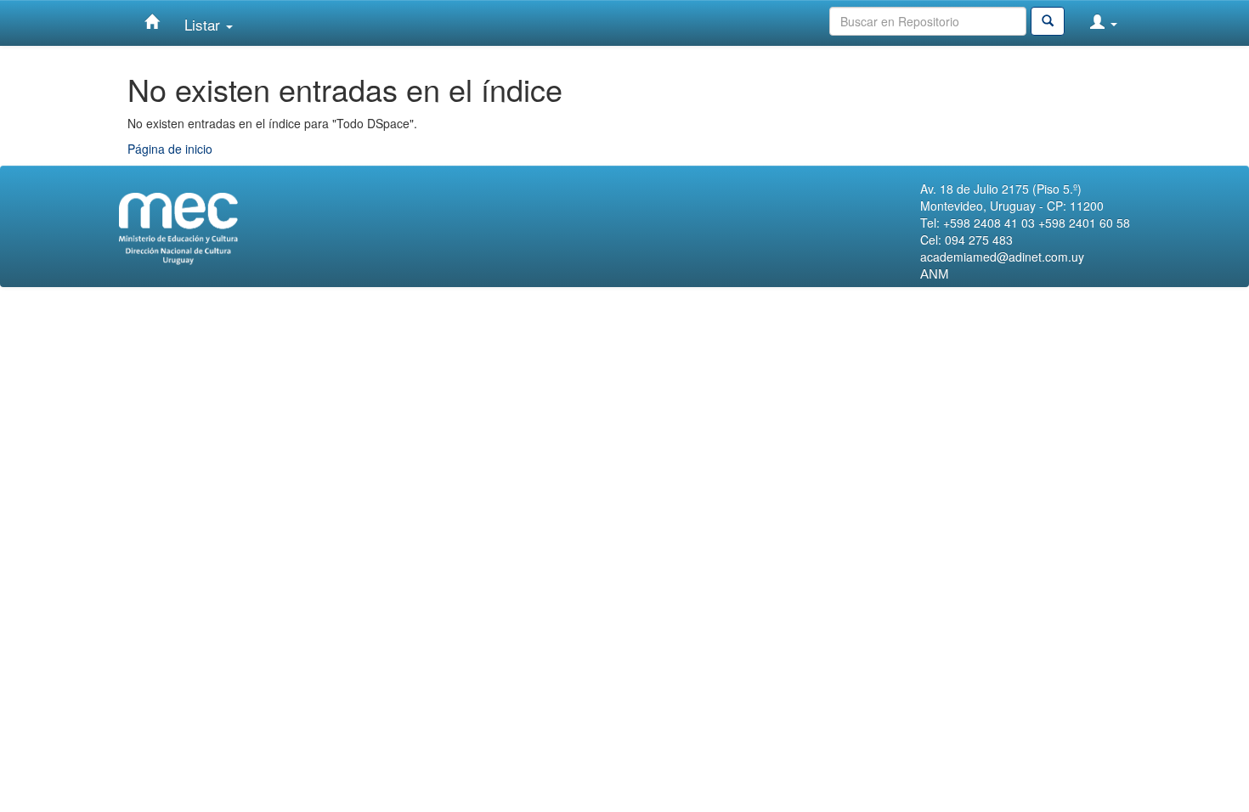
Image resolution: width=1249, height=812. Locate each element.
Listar (204, 24)
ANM (934, 274)
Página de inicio (169, 148)
